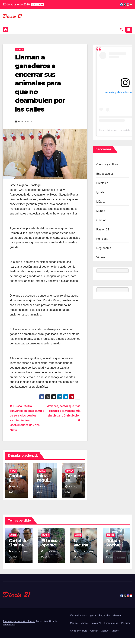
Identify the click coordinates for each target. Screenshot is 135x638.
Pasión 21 (102, 229)
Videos (100, 257)
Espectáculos (105, 173)
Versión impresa (78, 615)
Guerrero (117, 615)
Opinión (101, 220)
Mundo (100, 210)
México (100, 201)
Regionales (103, 248)
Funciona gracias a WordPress (19, 621)
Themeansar (9, 624)
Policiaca (102, 238)
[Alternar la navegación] (128, 30)
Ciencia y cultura (107, 164)
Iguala (19, 49)
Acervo (104, 630)
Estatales (102, 183)
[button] (121, 29)
